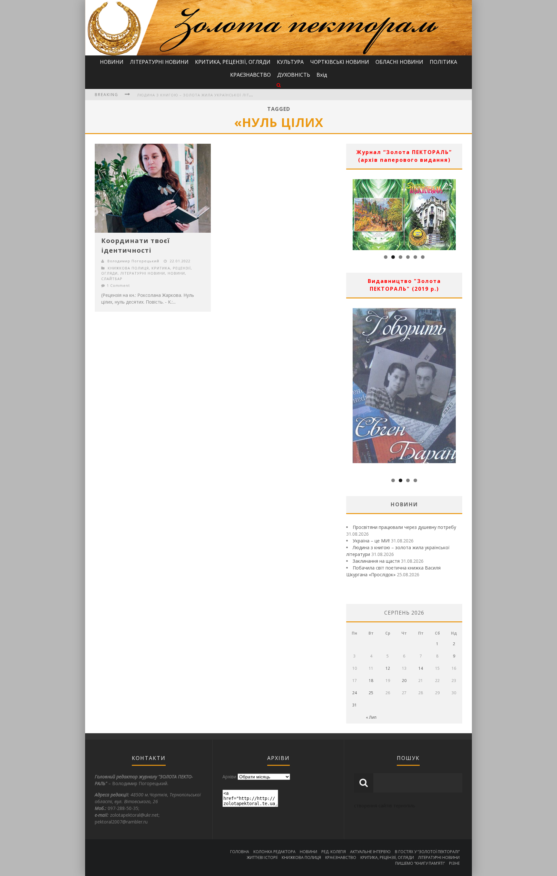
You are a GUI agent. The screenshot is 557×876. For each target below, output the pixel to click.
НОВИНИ (111, 61)
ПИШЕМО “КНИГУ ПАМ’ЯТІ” (420, 863)
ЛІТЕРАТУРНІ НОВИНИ (159, 61)
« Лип (371, 717)
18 (371, 680)
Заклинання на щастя (376, 561)
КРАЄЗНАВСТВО (250, 74)
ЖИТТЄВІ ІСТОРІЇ (262, 857)
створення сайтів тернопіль (384, 806)
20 (404, 680)
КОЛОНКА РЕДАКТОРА (274, 851)
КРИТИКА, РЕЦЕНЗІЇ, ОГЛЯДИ (232, 61)
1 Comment (118, 285)
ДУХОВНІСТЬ (293, 74)
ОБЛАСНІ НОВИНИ (399, 61)
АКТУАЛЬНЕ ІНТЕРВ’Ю (370, 851)
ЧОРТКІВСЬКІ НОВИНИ (339, 61)
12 (388, 668)
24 (354, 693)
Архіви (229, 777)
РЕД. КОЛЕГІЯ (333, 851)
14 (420, 668)
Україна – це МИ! (371, 541)
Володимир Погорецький (133, 260)
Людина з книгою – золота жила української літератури (202, 94)
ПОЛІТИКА (443, 61)
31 (354, 705)
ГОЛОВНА (239, 851)
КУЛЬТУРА (290, 61)
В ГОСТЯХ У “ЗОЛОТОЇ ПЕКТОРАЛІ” (427, 851)
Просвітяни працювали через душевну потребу (404, 527)
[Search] (279, 85)
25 (371, 693)
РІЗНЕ (454, 863)
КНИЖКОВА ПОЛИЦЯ (128, 268)
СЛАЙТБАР (111, 278)
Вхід (322, 74)
